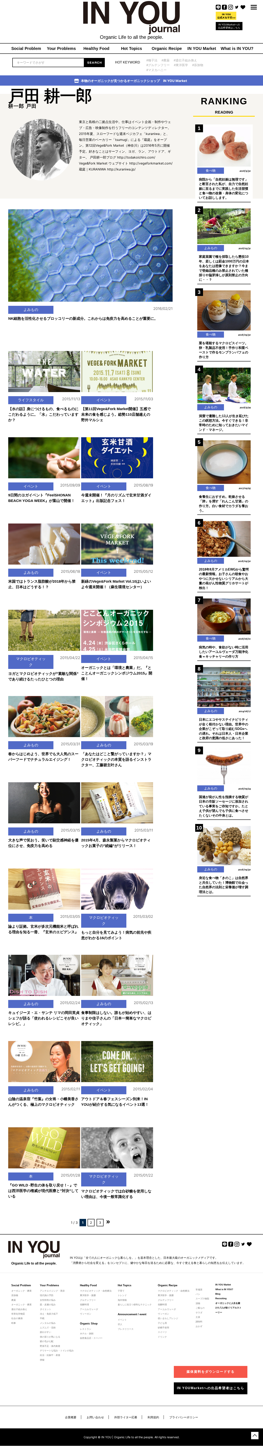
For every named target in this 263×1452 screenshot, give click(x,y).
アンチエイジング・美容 (52, 1290)
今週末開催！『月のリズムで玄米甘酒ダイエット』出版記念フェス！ (116, 498)
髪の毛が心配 (46, 1341)
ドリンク (162, 1336)
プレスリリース (126, 1329)
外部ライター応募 (125, 1417)
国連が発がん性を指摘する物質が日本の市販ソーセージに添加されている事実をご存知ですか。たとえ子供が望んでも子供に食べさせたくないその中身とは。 (223, 806)
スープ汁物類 (202, 1298)
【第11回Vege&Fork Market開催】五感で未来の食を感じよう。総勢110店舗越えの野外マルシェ (116, 414)
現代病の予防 (46, 1295)
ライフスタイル (31, 400)
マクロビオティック (31, 662)
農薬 (13, 1300)
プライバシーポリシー (183, 1417)
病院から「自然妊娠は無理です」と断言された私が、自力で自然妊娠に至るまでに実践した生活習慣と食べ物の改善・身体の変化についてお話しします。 (223, 189)
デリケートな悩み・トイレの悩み (57, 1350)
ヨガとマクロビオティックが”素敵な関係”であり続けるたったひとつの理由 (43, 676)
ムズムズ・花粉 (48, 1327)
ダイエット (45, 1309)
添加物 (14, 1295)
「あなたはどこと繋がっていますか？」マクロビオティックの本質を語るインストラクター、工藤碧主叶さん (116, 759)
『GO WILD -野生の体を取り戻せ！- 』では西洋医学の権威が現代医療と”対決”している (43, 1190)
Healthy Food (88, 1285)
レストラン (85, 1329)
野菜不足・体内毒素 (50, 1346)
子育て (121, 1290)
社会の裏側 (17, 1318)
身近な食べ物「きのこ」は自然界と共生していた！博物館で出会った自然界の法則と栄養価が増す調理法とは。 (223, 884)
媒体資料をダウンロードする (211, 1371)
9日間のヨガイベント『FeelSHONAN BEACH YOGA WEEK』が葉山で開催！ (41, 498)
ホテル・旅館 (86, 1333)
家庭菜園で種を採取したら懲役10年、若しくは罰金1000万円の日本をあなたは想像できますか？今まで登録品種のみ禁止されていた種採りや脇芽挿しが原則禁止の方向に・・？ (224, 268)
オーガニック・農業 (21, 1290)
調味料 (199, 1321)
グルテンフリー (88, 1300)
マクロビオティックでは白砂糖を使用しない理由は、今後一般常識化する (116, 1194)
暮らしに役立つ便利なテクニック (135, 1304)
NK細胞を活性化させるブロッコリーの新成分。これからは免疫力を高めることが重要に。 (83, 318)
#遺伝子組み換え (185, 60)
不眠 (42, 1318)
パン (198, 1294)
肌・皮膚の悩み (48, 1304)
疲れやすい (45, 1332)
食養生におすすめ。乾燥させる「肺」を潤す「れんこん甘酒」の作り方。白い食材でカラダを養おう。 (223, 503)
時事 (13, 1323)
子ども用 (162, 1323)
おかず (199, 1326)
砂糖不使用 (163, 1327)
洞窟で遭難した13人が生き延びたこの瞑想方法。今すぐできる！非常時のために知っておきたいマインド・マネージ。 (224, 422)
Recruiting (221, 1298)
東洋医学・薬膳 (88, 1295)
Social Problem (21, 1285)
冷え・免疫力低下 (49, 1313)
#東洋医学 (181, 65)
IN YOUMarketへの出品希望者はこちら (229, 26)
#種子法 (151, 60)
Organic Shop (89, 1323)
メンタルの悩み (48, 1323)
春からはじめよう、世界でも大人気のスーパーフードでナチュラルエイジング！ (43, 757)
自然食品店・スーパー (91, 1338)
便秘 (42, 1359)
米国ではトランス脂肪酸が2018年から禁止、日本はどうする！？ (42, 584)
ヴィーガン (85, 1313)
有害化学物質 (18, 1313)
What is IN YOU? (224, 1289)
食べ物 (211, 170)
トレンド (122, 1295)
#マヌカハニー (156, 70)
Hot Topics (124, 1285)
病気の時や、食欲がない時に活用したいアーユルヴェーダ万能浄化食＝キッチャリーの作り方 (223, 651)
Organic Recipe (167, 1285)
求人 (120, 1324)
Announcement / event (132, 1314)
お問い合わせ (95, 1417)
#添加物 (197, 65)
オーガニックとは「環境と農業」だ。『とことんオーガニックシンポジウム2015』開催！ (116, 673)
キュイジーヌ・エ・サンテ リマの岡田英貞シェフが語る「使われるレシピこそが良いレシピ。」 (44, 1018)
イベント (103, 400)
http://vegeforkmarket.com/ (151, 163)
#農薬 (165, 60)
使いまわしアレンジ (168, 1318)
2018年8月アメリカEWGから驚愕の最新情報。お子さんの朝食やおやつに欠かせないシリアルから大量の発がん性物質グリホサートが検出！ (224, 579)
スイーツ (162, 1332)
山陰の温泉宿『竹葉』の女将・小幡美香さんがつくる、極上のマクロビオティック (43, 1102)
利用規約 (153, 1417)
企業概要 (70, 1417)
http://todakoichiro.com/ (136, 157)
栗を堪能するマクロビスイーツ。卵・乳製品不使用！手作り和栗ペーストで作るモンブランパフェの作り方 (223, 350)
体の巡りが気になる (50, 1336)
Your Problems (49, 1285)
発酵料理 (84, 1304)
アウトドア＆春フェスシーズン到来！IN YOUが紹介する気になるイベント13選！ (115, 1102)
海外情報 (122, 1300)
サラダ (199, 1312)
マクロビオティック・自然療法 (96, 1290)
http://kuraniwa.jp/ (121, 169)
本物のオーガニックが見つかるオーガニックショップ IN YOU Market (134, 81)
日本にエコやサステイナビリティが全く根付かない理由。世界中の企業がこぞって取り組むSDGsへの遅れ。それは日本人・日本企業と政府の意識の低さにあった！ (223, 729)
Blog (217, 1294)
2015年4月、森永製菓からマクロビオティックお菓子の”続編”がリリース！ (116, 843)
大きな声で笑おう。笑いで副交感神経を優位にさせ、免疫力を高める (43, 843)
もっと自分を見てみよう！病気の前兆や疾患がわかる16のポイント (116, 935)
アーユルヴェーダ (89, 1309)
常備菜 (199, 1289)
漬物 (198, 1303)
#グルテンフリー (158, 65)
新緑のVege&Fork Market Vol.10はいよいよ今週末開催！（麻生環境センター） (116, 584)
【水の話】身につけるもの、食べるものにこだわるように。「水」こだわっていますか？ (43, 414)
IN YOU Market (223, 1284)
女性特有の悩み (48, 1300)
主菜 (198, 1317)
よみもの (30, 309)
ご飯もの (200, 1307)
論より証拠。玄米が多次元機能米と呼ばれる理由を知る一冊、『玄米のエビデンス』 (43, 929)
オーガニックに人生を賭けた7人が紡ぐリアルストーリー (228, 1308)
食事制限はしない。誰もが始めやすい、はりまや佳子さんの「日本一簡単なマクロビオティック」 (116, 1018)
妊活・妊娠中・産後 (50, 1355)
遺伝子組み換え (19, 1309)
